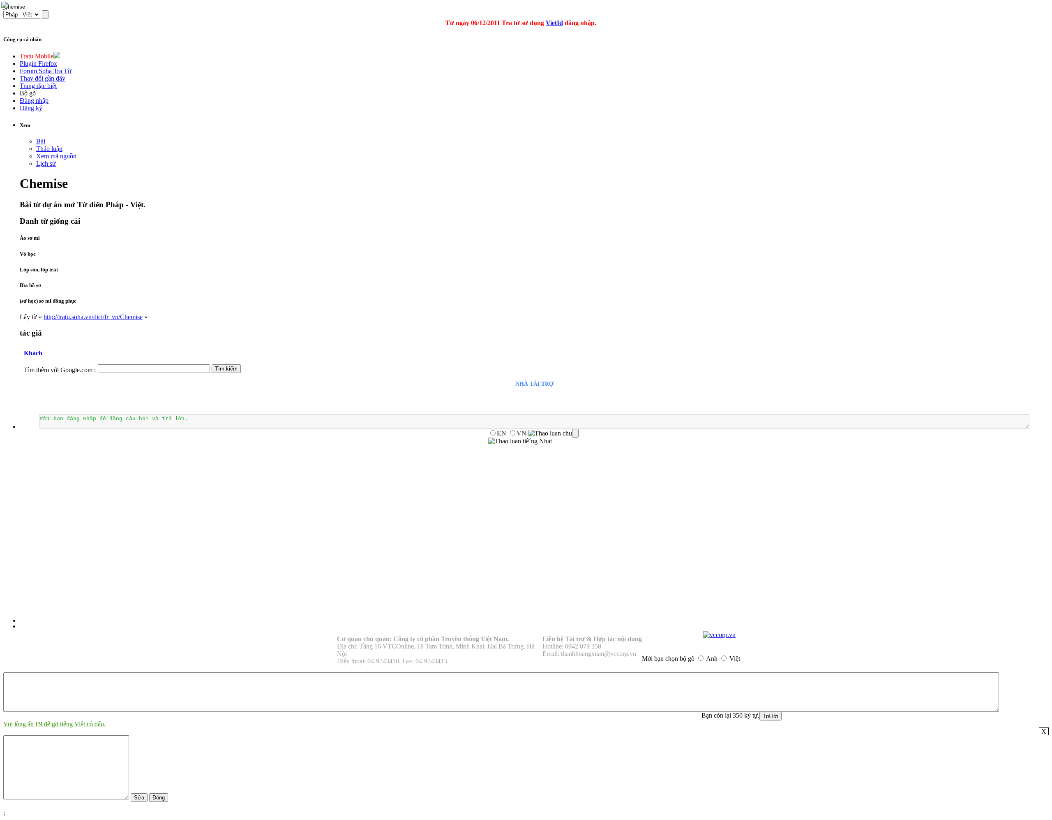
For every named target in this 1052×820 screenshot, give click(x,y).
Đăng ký (31, 107)
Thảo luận (49, 148)
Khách (33, 353)
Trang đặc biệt (38, 85)
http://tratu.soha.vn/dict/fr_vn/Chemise (93, 316)
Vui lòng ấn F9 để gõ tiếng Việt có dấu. (54, 723)
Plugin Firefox (38, 63)
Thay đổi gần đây (42, 78)
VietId (554, 22)
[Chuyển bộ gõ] (5, 6)
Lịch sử (46, 163)
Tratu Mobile (36, 56)
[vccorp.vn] (719, 634)
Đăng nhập (34, 100)
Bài (40, 141)
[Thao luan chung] (553, 433)
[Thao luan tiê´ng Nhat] (520, 441)
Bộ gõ (28, 93)
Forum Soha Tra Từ (46, 70)
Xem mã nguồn (56, 156)
